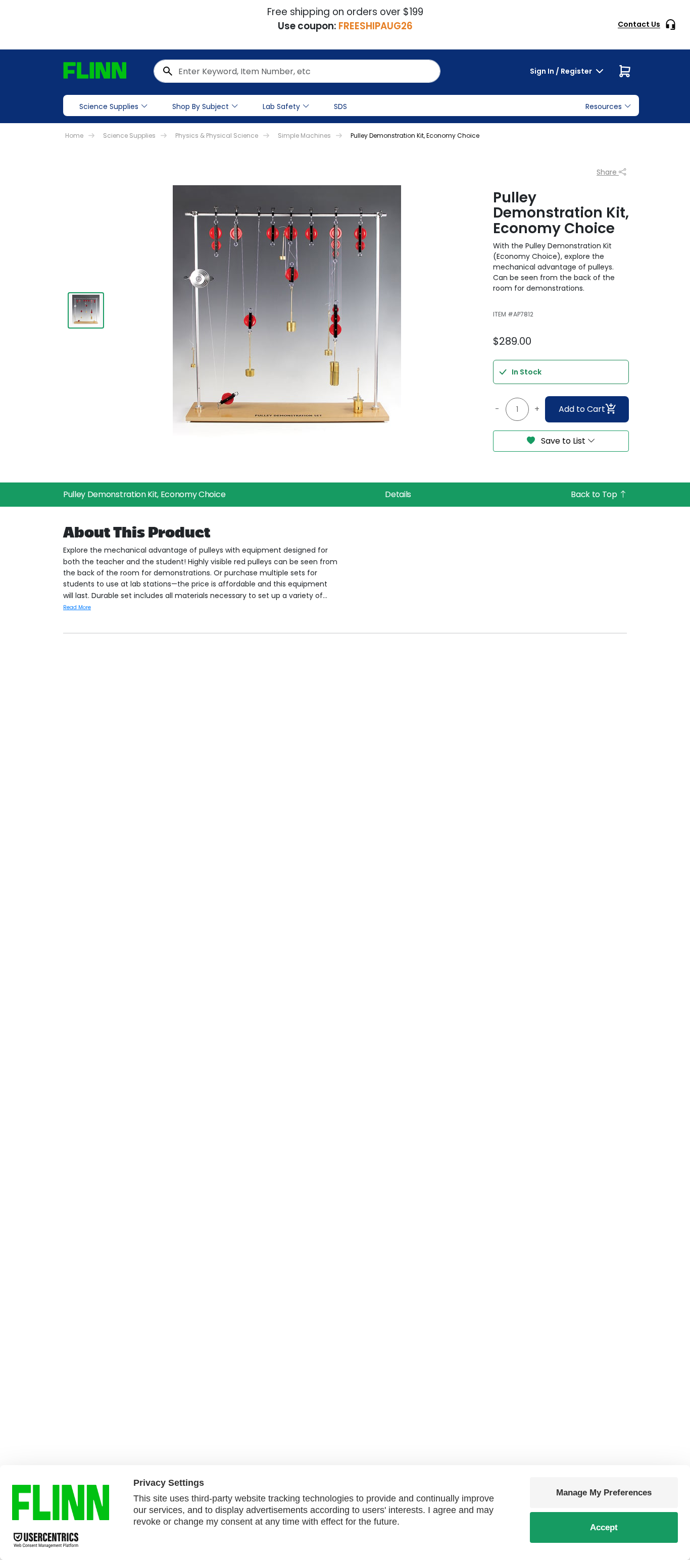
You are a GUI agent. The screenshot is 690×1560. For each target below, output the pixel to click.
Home (74, 135)
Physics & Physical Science (216, 135)
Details (398, 494)
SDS (340, 106)
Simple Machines (304, 135)
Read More (77, 607)
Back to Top (595, 494)
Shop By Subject (200, 106)
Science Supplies (108, 106)
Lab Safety (281, 106)
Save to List (563, 441)
